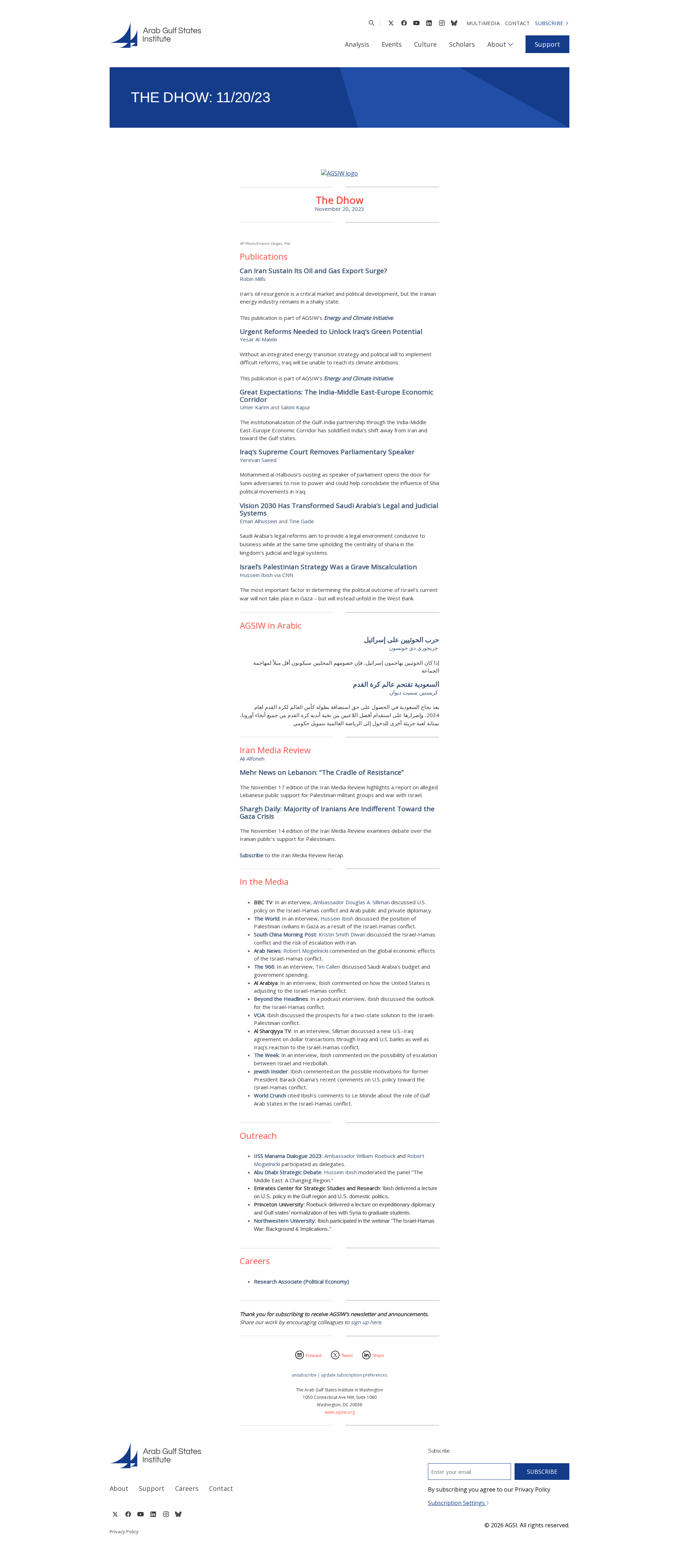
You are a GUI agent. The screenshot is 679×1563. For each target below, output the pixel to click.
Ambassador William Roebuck (360, 1155)
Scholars (462, 44)
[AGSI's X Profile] (390, 23)
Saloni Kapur (296, 407)
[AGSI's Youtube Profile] (416, 23)
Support (547, 44)
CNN (287, 574)
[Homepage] (155, 35)
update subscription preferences (354, 1375)
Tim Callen (327, 966)
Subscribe (549, 23)
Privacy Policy (124, 1531)
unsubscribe (304, 1375)
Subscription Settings (457, 1503)
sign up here (366, 1322)
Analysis (357, 44)
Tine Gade (301, 521)
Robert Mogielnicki (306, 950)
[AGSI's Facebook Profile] (403, 23)
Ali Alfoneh (252, 758)
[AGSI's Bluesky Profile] (454, 23)
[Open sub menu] (510, 44)
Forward (313, 1355)
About (496, 44)
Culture (425, 44)
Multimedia (483, 23)
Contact (517, 23)
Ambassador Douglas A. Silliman (351, 902)
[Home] (218, 1455)
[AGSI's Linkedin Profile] (429, 23)
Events (392, 44)
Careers (186, 1488)
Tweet (347, 1355)
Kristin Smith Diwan (342, 934)
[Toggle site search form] (371, 23)
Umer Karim (254, 407)
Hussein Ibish (256, 574)
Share (378, 1355)
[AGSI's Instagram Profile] (441, 23)
